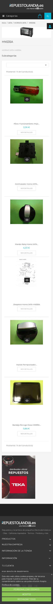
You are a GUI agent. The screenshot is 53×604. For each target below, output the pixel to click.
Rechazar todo (26, 599)
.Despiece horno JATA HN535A (26, 304)
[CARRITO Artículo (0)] (40, 16)
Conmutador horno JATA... (26, 184)
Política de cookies (10, 585)
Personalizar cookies (26, 589)
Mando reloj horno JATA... (26, 244)
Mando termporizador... (26, 365)
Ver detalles (27, 132)
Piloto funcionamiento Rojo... (26, 124)
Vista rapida (27, 99)
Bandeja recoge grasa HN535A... (26, 425)
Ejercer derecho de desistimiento (14, 571)
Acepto (26, 594)
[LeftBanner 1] (18, 477)
